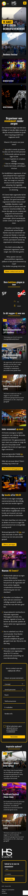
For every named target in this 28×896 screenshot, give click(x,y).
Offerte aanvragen (9, 544)
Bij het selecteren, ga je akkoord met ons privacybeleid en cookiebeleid (14, 729)
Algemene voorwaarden (8, 889)
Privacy (3, 891)
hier (21, 454)
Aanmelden (9, 879)
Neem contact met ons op (14, 271)
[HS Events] (14, 3)
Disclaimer (4, 893)
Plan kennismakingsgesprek (12, 469)
